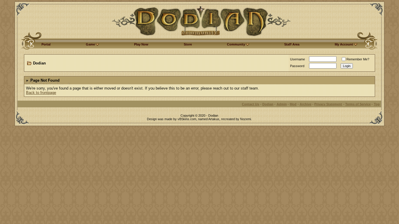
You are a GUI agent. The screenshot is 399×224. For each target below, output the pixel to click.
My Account (344, 44)
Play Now (141, 44)
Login (347, 66)
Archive (305, 104)
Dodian (39, 63)
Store (188, 44)
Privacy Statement (328, 104)
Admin (282, 104)
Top (377, 104)
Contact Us (250, 104)
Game (91, 44)
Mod (293, 104)
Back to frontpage (41, 92)
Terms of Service (358, 104)
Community (236, 44)
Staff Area (291, 44)
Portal (46, 44)
